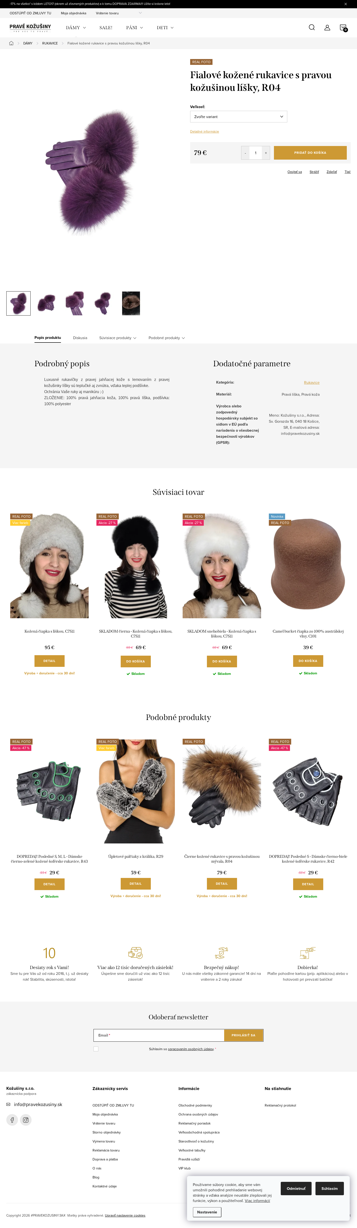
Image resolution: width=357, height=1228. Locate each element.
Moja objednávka (73, 13)
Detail (49, 661)
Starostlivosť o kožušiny (196, 1141)
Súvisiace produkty (115, 337)
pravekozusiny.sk (26, 1120)
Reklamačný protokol (280, 1105)
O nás (97, 1168)
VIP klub (184, 1168)
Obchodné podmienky (195, 1105)
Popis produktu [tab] (47, 337)
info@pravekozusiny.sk (38, 1104)
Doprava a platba (105, 1159)
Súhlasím (330, 1188)
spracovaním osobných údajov (190, 1049)
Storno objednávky (107, 1132)
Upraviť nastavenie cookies (125, 1215)
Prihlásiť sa (243, 1035)
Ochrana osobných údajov (198, 1114)
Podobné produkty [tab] (164, 337)
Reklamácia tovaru (106, 1150)
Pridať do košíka (310, 152)
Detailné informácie (204, 131)
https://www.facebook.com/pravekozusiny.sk (12, 1120)
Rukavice (312, 382)
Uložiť (198, 171)
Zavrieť (215, 170)
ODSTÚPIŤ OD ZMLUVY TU (30, 13)
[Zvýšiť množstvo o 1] (266, 152)
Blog (96, 1177)
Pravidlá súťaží (189, 1159)
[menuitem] (76, 27)
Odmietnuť (296, 1188)
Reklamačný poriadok (194, 1123)
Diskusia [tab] (80, 337)
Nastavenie (207, 1212)
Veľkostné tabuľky (191, 1150)
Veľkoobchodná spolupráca (199, 1132)
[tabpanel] (49, 598)
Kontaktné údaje (105, 1186)
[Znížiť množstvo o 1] (245, 152)
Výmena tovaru (104, 1141)
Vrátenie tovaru (107, 13)
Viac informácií (257, 1200)
